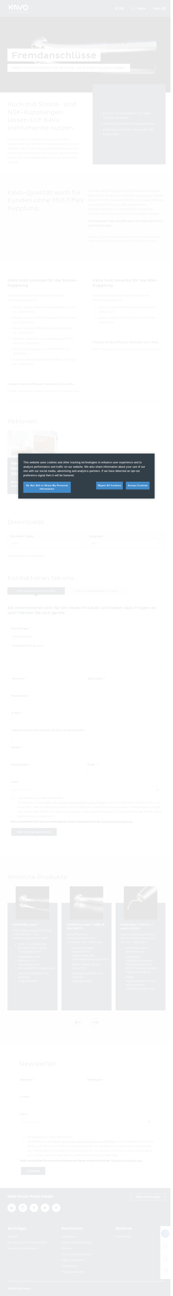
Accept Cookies (138, 485)
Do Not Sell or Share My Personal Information (47, 487)
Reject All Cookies (109, 485)
